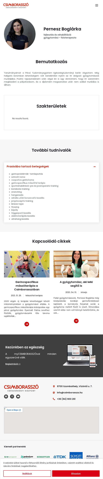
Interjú (84, 292)
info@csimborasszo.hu (69, 392)
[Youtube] (18, 397)
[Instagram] (12, 397)
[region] (51, 469)
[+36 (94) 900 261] (54, 399)
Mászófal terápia (34, 295)
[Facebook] (6, 397)
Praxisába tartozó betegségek (28, 166)
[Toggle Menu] (97, 5)
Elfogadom (76, 473)
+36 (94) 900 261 (66, 399)
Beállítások (27, 473)
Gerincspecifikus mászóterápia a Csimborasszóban (26, 285)
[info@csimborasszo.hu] (54, 393)
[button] (51, 166)
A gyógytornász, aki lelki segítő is (76, 284)
